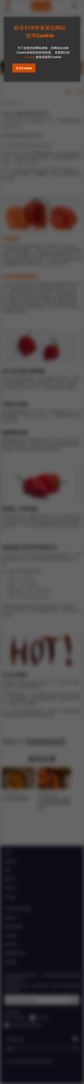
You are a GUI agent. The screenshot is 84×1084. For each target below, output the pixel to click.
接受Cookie (24, 68)
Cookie (30, 57)
